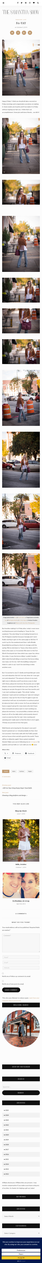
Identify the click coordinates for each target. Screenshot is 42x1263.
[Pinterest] (25, 2)
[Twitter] (21, 2)
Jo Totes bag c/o (23, 620)
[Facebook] (17, 2)
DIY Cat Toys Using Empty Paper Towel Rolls (17, 788)
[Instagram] (29, 2)
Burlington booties (13, 620)
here (15, 617)
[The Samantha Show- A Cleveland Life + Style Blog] (21, 12)
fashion (19, 19)
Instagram (33, 742)
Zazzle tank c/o (22, 617)
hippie (30, 771)
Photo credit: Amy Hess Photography (25, 623)
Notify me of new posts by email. (13, 984)
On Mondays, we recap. (21, 901)
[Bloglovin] (33, 2)
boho (13, 771)
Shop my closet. (21, 811)
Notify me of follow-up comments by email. (16, 976)
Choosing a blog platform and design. (14, 795)
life (24, 19)
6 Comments (6, 776)
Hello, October (21, 864)
